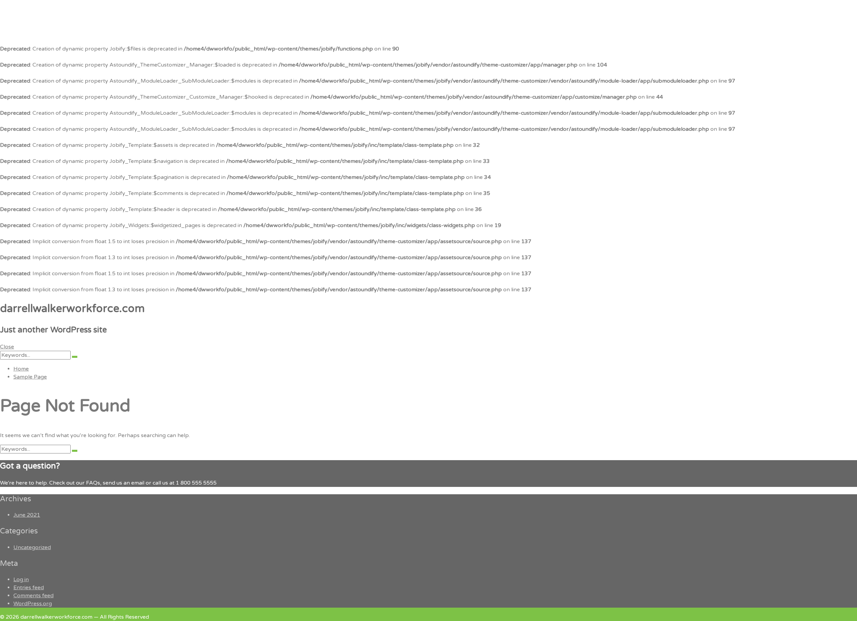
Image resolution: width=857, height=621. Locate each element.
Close (7, 346)
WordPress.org (32, 603)
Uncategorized (32, 547)
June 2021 (26, 515)
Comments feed (33, 595)
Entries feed (28, 587)
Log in (21, 579)
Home (21, 369)
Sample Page (30, 377)
